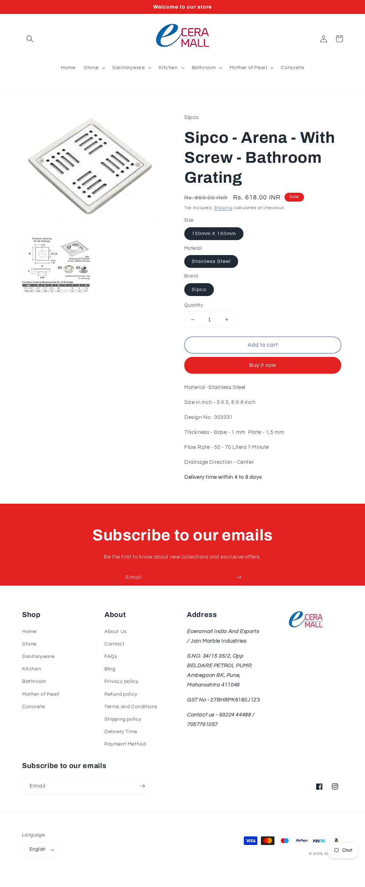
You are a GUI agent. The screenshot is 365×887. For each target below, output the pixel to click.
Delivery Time (121, 731)
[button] (30, 39)
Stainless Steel (211, 261)
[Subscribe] (238, 577)
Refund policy (121, 694)
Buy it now (262, 365)
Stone (29, 644)
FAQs (110, 656)
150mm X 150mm (214, 233)
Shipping (223, 208)
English (38, 849)
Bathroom (34, 681)
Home (29, 631)
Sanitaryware (38, 656)
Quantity (193, 305)
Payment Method (125, 744)
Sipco (199, 289)
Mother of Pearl (41, 694)
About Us (115, 631)
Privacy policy (121, 681)
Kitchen (31, 668)
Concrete (33, 706)
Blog (109, 668)
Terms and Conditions (131, 706)
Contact (114, 644)
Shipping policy (123, 719)
